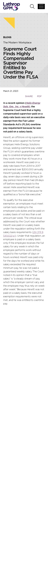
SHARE (29, 97)
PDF (39, 96)
